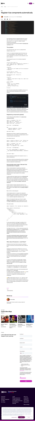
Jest (8, 259)
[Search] (28, 3)
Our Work (3, 400)
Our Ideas (3, 402)
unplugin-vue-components (11, 200)
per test (21, 262)
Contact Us (26, 399)
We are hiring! (26, 404)
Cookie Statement (16, 399)
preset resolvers (20, 237)
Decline (29, 417)
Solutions (3, 398)
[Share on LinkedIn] (5, 19)
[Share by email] (7, 19)
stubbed (9, 266)
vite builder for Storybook (23, 253)
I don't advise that (23, 266)
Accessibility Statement (17, 400)
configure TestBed (24, 187)
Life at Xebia (26, 400)
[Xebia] (3, 3)
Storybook (8, 248)
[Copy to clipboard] (10, 19)
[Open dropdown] (33, 3)
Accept (21, 417)
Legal (13, 396)
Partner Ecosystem (5, 399)
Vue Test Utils (20, 259)
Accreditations (15, 402)
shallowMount (16, 266)
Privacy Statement (16, 398)
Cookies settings (14, 417)
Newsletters (26, 402)
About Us (26, 396)
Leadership (26, 398)
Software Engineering (10, 290)
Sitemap (14, 403)
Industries (3, 396)
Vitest (17, 270)
